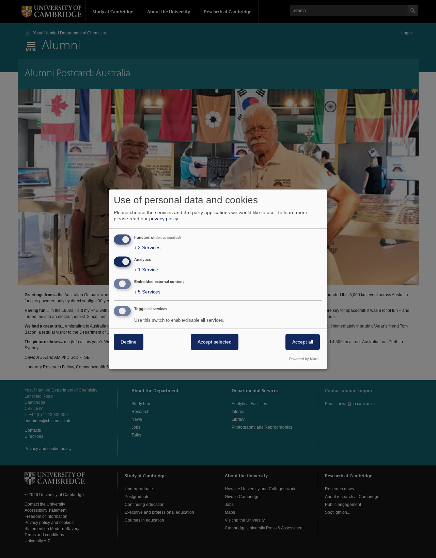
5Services (147, 291)
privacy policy (163, 219)
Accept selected (215, 342)
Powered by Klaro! (304, 359)
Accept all (302, 342)
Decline (129, 342)
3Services (147, 248)
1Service (146, 270)
